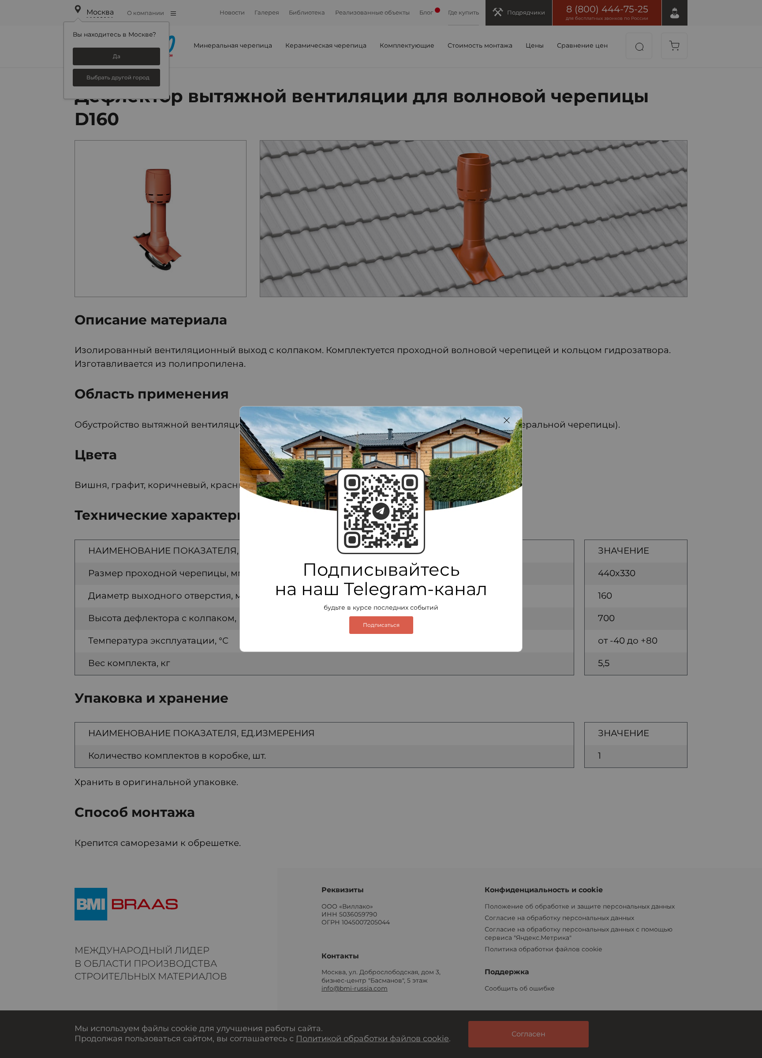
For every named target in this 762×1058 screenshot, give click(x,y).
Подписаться (381, 625)
